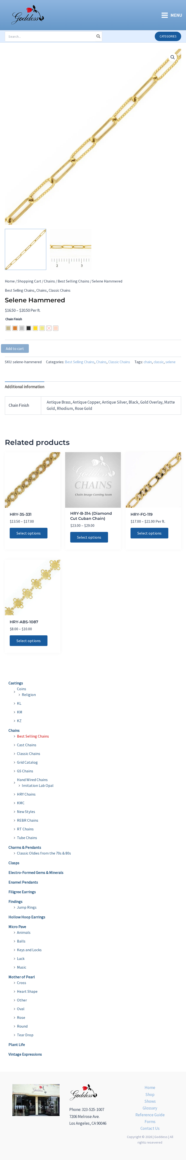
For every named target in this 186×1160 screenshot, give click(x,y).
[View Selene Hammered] (25, 249)
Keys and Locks (29, 949)
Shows (150, 1101)
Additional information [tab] (24, 386)
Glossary (150, 1108)
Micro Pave (17, 926)
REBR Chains (27, 820)
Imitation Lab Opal (38, 785)
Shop (150, 1094)
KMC (20, 802)
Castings (15, 683)
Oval (20, 1008)
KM (19, 712)
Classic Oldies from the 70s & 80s (44, 853)
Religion (29, 694)
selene (170, 362)
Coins (21, 688)
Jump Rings (27, 907)
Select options (28, 533)
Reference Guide (150, 1114)
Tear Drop (25, 1034)
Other (22, 1000)
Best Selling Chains (73, 281)
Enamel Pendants (23, 882)
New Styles (26, 811)
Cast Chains (26, 744)
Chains (49, 281)
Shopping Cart (29, 281)
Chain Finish (13, 319)
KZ (19, 720)
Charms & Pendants (24, 847)
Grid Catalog (27, 762)
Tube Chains (27, 837)
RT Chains (25, 828)
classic (159, 362)
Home (10, 281)
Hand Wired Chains (32, 779)
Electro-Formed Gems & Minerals (35, 872)
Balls (21, 941)
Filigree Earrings (22, 891)
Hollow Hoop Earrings (26, 916)
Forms (150, 1121)
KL (19, 703)
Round (22, 1026)
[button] (168, 36)
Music (21, 967)
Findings (15, 901)
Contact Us (150, 1128)
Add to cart (15, 348)
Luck (20, 958)
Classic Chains (59, 290)
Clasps (13, 862)
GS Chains (25, 770)
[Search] (98, 36)
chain (148, 362)
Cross (21, 982)
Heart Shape (27, 991)
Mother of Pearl (21, 976)
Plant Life (16, 1044)
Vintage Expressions (25, 1054)
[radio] (8, 328)
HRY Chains (26, 794)
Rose (21, 1017)
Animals (24, 932)
